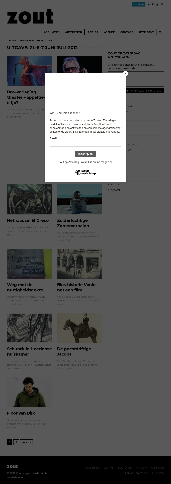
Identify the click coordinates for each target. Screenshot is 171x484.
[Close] (125, 73)
